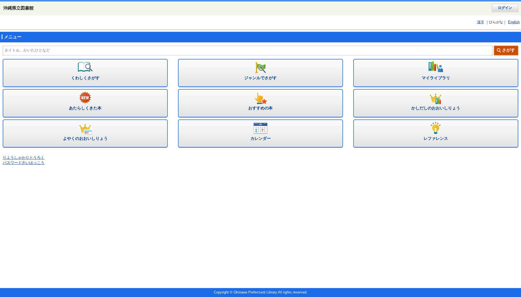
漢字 (480, 22)
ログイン (505, 8)
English (514, 22)
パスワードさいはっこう (24, 163)
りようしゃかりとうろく (24, 158)
